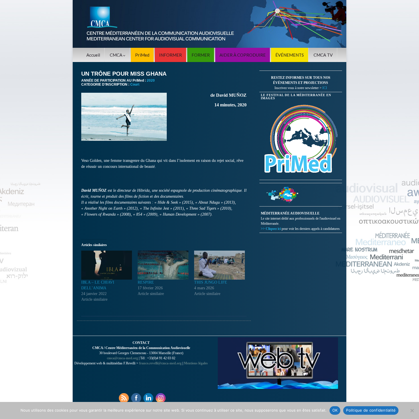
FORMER (201, 54)
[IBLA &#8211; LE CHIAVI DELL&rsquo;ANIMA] (106, 265)
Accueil (93, 54)
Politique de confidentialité (371, 410)
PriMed (142, 54)
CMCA (116, 54)
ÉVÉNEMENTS (289, 54)
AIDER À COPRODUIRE (242, 54)
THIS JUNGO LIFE (210, 282)
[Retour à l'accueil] (209, 24)
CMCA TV (323, 54)
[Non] (412, 410)
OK (335, 410)
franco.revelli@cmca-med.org (160, 363)
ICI (324, 88)
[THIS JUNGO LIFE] (219, 265)
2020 (151, 80)
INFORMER (170, 54)
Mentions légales (196, 363)
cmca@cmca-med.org (122, 358)
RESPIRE (146, 282)
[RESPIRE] (163, 265)
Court (134, 84)
